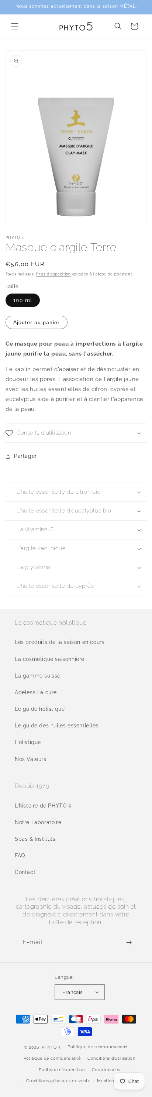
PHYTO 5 (51, 1047)
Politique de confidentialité (52, 1058)
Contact (25, 872)
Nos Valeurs (30, 759)
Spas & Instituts (35, 839)
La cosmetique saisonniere (49, 659)
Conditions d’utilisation (111, 1058)
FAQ (20, 855)
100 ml (22, 300)
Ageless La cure (36, 692)
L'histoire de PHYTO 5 (43, 806)
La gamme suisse (38, 676)
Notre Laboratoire (38, 822)
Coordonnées (106, 1069)
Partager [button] (25, 456)
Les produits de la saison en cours (59, 642)
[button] (15, 26)
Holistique (28, 742)
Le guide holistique (40, 709)
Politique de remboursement (98, 1047)
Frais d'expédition (53, 274)
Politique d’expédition (61, 1069)
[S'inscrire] (129, 942)
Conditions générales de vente (58, 1081)
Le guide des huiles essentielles (57, 726)
